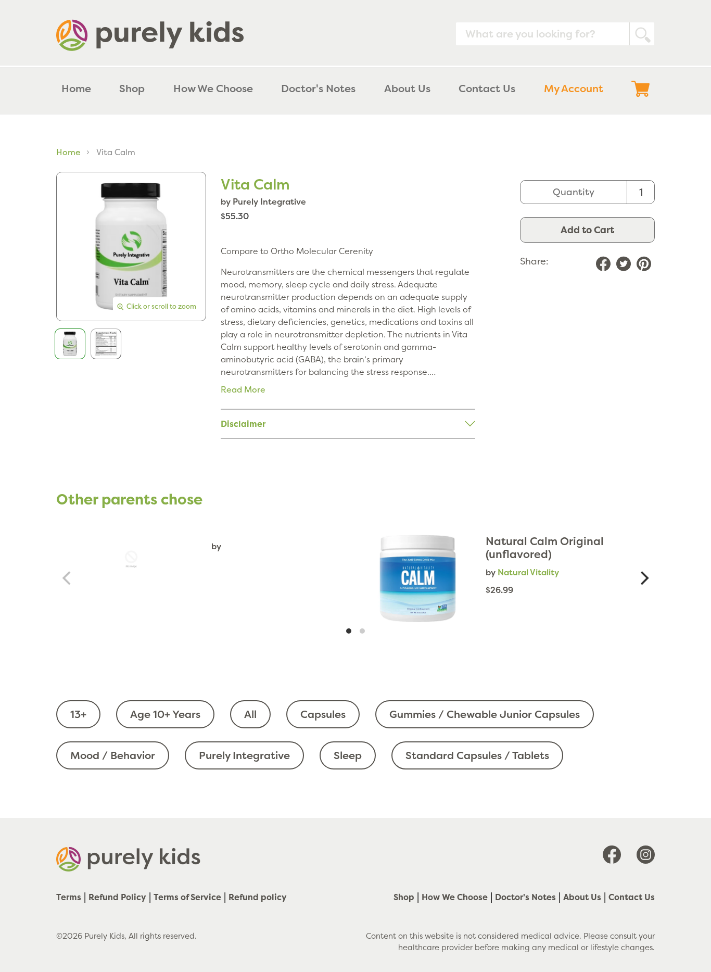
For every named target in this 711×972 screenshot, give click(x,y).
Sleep (348, 755)
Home (68, 152)
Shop (403, 897)
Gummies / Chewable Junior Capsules (484, 714)
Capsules (323, 714)
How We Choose (455, 897)
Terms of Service (187, 897)
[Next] (643, 578)
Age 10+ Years (165, 714)
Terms (68, 897)
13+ (78, 714)
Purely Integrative (244, 755)
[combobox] (555, 33)
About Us (582, 897)
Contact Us (631, 897)
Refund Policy (117, 897)
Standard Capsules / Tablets (477, 755)
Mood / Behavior (112, 755)
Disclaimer (243, 424)
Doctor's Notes (525, 897)
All (250, 714)
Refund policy (257, 897)
